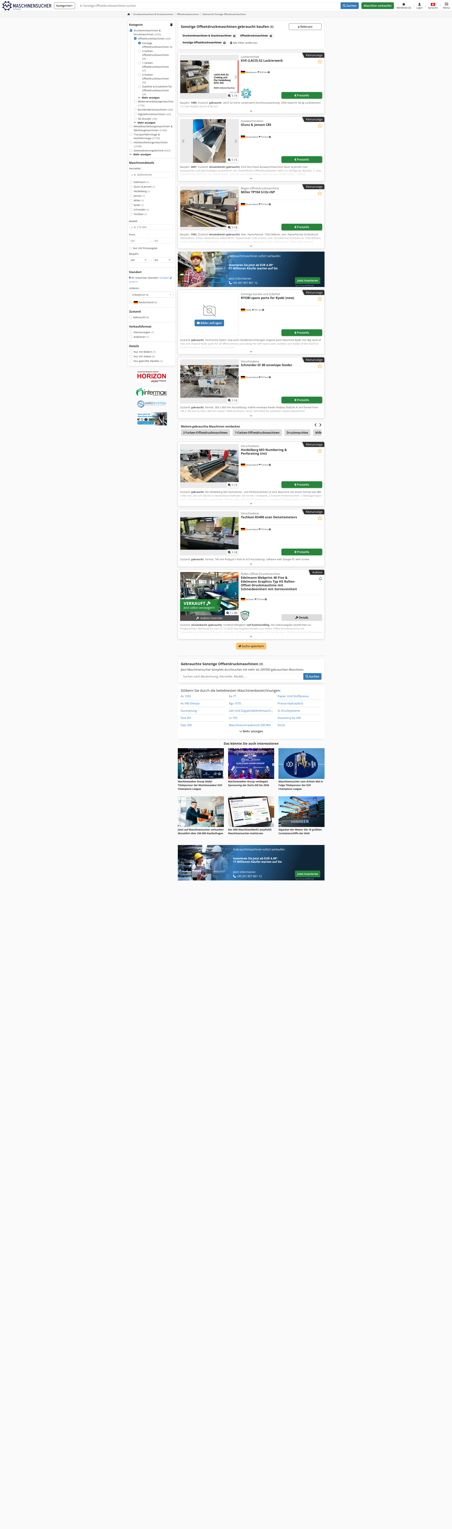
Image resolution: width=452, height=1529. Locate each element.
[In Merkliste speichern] (319, 61)
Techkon (140, 214)
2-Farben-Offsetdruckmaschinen (155, 54)
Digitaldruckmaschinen (154, 114)
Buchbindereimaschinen (155, 109)
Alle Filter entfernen (244, 42)
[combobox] (151, 295)
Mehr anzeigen (252, 731)
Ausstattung (189, 711)
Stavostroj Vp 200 (289, 718)
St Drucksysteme (289, 711)
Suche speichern (252, 646)
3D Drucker (147, 118)
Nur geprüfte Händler (148, 361)
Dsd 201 (186, 718)
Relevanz (306, 27)
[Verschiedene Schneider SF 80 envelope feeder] (209, 381)
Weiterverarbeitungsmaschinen (156, 103)
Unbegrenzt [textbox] (140, 294)
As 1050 (186, 696)
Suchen (351, 6)
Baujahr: (134, 253)
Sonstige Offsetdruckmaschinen (157, 45)
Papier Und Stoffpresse (293, 696)
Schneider (141, 209)
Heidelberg (142, 191)
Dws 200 (186, 725)
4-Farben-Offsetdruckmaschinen (155, 78)
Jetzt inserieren (307, 280)
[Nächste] (235, 77)
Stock (281, 725)
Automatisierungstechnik (152, 150)
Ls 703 (233, 718)
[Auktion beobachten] (320, 578)
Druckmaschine (297, 433)
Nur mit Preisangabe (145, 248)
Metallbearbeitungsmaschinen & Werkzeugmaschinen (153, 128)
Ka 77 (232, 696)
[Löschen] (234, 36)
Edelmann (141, 182)
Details (303, 617)
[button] (446, 5)
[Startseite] (128, 14)
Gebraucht (141, 317)
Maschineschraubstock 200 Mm (250, 725)
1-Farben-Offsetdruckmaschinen (155, 66)
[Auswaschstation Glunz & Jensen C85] (209, 141)
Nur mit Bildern (145, 351)
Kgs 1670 (235, 703)
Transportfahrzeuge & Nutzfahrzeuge (147, 136)
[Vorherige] (183, 77)
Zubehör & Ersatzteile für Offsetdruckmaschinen (157, 90)
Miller (139, 200)
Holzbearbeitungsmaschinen (151, 144)
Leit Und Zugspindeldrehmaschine (252, 711)
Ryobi (139, 205)
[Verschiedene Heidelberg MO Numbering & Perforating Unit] (209, 466)
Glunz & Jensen (144, 186)
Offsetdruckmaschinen (154, 38)
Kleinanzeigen (144, 332)
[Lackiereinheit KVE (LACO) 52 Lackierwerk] (209, 77)
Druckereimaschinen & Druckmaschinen (147, 32)
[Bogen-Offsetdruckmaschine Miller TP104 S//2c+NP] (209, 208)
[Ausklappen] (251, 111)
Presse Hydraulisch (290, 703)
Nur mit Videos (144, 356)
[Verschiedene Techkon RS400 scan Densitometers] (209, 533)
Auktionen (141, 336)
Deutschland (147, 302)
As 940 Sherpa (190, 703)
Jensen (139, 195)
